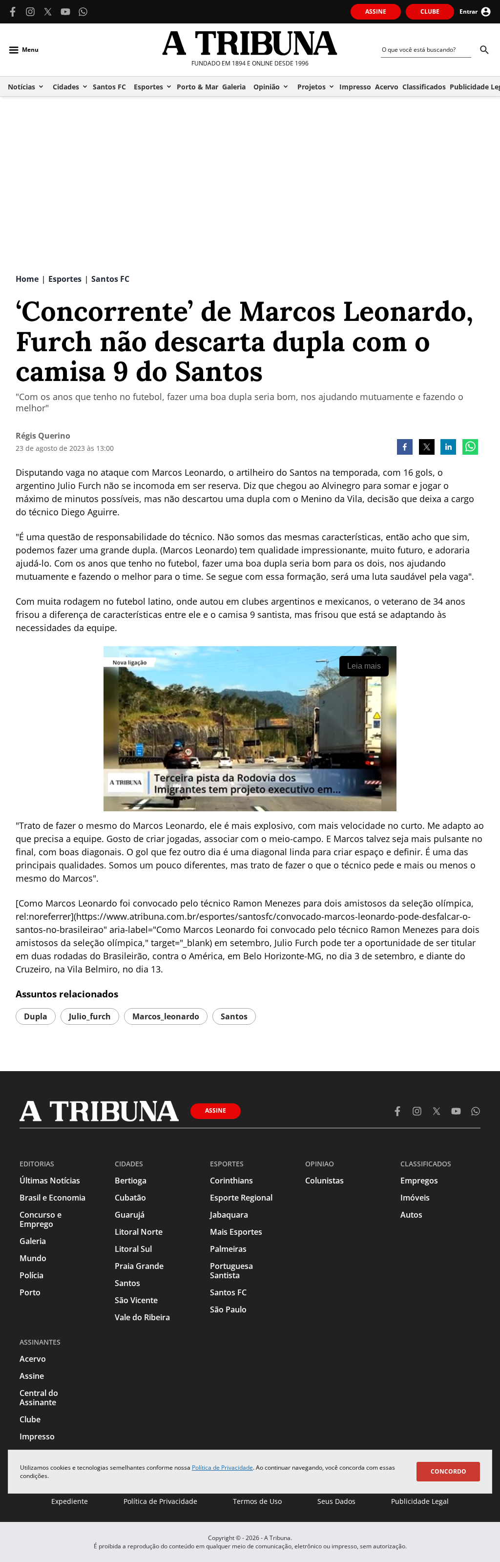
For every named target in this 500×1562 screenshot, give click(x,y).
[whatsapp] (470, 448)
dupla (35, 1016)
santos (234, 1016)
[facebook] (405, 448)
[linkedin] (448, 448)
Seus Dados (336, 1501)
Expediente (69, 1501)
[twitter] (427, 448)
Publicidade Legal (420, 1501)
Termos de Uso (257, 1501)
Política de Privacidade (222, 1467)
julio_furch (90, 1016)
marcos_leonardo (165, 1016)
